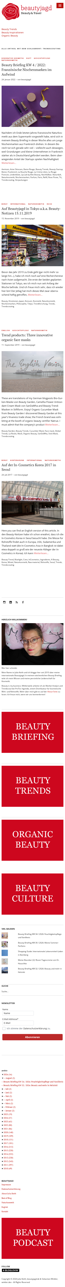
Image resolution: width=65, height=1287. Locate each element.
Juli (8, 1088)
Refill (45, 177)
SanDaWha (42, 433)
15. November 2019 (10, 218)
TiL (60, 177)
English (6, 330)
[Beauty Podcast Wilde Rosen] (32, 1259)
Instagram (4, 604)
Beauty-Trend (8, 559)
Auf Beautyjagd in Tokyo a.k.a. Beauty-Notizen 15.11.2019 (31, 211)
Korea (4, 562)
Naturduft (57, 174)
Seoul (52, 562)
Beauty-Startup (56, 169)
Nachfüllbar (46, 174)
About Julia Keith (9, 1193)
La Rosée (13, 433)
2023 (8, 1121)
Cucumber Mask (37, 431)
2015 (8, 1150)
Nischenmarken (22, 177)
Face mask (49, 431)
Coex (25, 559)
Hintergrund (17, 460)
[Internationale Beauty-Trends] (32, 807)
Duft (28, 58)
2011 (8, 1164)
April (9, 1099)
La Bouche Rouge (25, 172)
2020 (8, 1132)
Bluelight (18, 559)
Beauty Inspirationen (13, 32)
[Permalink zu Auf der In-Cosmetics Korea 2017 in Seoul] (32, 523)
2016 (8, 1146)
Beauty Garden (8, 431)
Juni (9, 1092)
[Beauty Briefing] (32, 753)
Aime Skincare (16, 169)
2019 (8, 1135)
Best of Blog (7, 1198)
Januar (10, 1110)
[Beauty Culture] (32, 914)
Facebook (23, 604)
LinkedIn (10, 604)
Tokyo (30, 303)
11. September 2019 (10, 345)
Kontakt (5, 1211)
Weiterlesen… (9, 162)
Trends (52, 303)
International (18, 204)
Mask (20, 433)
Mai (9, 1096)
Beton (4, 172)
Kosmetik (37, 301)
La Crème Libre (40, 172)
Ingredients (45, 559)
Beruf (5, 204)
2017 (8, 1143)
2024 (8, 1117)
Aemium (5, 169)
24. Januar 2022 (8, 79)
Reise (49, 204)
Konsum (28, 301)
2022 (8, 1125)
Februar (10, 1107)
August (10, 1078)
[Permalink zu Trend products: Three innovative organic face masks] (32, 391)
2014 (8, 1154)
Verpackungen (21, 180)
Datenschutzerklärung (35, 1028)
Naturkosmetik (10, 60)
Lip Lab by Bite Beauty (30, 174)
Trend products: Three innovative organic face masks (27, 337)
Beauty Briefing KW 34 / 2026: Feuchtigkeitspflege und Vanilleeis (33, 1081)
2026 (8, 1074)
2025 (8, 1114)
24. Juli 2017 (7, 474)
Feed (16, 604)
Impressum (6, 1184)
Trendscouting (8, 180)
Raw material (34, 562)
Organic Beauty (10, 35)
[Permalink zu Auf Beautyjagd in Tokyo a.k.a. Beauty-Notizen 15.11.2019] (32, 265)
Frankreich (12, 172)
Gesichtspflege (42, 58)
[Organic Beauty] (32, 860)
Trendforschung (41, 303)
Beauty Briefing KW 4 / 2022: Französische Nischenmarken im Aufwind (27, 69)
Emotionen (13, 301)
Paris (40, 177)
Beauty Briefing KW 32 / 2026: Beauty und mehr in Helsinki (30, 1085)
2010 (8, 1168)
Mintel (10, 562)
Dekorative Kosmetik (13, 58)
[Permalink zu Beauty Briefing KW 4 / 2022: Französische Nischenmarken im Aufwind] (32, 126)
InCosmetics (34, 559)
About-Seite (52, 691)
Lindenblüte (15, 174)
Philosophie (21, 303)
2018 (8, 1139)
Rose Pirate (53, 177)
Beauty (5, 301)
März (9, 1103)
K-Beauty (55, 559)
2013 (8, 1157)
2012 (8, 1161)
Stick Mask (53, 433)
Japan (21, 301)
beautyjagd (26, 79)
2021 (8, 1128)
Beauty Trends (9, 29)
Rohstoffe (45, 562)
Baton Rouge (29, 169)
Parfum (33, 177)
